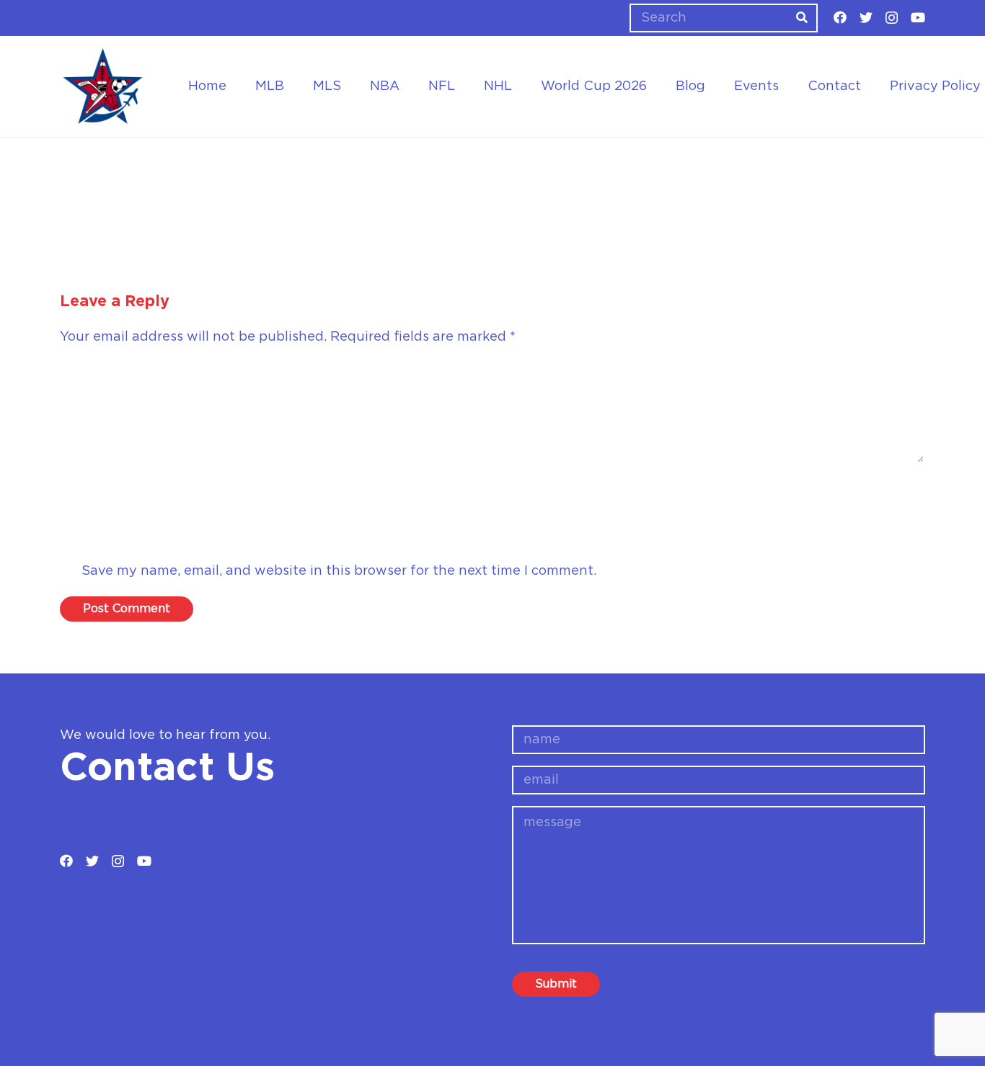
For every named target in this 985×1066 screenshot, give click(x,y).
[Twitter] (866, 17)
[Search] (802, 18)
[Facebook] (840, 17)
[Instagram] (891, 18)
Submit (556, 984)
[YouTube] (918, 17)
